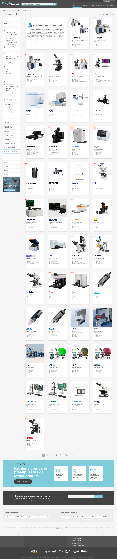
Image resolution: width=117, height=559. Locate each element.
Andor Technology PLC (11, 42)
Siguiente (69, 455)
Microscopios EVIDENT (102, 516)
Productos (76, 5)
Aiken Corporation (10, 38)
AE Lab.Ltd (9, 36)
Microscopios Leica (66, 516)
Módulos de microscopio (43, 516)
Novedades (8, 19)
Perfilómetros (32, 516)
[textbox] (37, 4)
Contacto (80, 128)
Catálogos (86, 5)
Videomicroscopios (10, 516)
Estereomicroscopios (21, 516)
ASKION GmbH (10, 46)
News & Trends (100, 5)
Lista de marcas (75, 537)
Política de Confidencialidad (26, 500)
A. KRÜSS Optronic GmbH (12, 33)
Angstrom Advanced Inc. (11, 44)
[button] (11, 23)
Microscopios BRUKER (78, 516)
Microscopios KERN (90, 516)
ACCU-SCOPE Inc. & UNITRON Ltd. (12, 34)
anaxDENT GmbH (10, 40)
